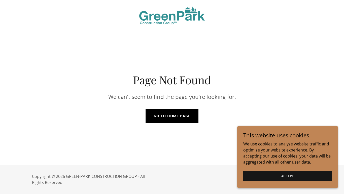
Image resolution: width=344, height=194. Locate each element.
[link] (172, 15)
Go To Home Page (172, 115)
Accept (287, 176)
